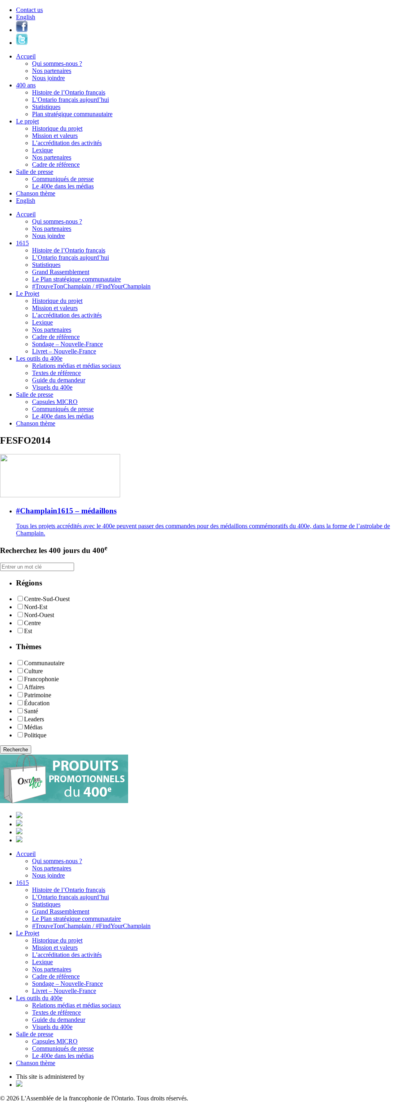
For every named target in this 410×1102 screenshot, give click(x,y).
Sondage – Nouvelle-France (67, 344)
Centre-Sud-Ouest (47, 598)
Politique (35, 735)
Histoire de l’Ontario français (68, 92)
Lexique (42, 150)
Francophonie (41, 679)
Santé (31, 711)
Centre (32, 623)
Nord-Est (35, 606)
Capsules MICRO (55, 401)
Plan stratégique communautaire (72, 114)
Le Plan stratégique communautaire (76, 279)
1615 (22, 243)
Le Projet (27, 293)
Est (28, 631)
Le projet (27, 121)
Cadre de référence (56, 164)
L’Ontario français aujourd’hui (70, 99)
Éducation (37, 703)
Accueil (26, 56)
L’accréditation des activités (67, 142)
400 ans (26, 85)
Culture (33, 671)
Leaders (34, 719)
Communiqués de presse (63, 179)
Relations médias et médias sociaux (76, 365)
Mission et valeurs (55, 135)
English (25, 17)
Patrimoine (37, 695)
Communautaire (44, 663)
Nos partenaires (51, 70)
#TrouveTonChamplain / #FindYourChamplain (91, 286)
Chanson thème (35, 193)
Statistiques (46, 106)
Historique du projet (57, 128)
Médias (33, 727)
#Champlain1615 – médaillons (66, 511)
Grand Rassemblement (60, 271)
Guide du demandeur (58, 380)
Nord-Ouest (39, 615)
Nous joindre (48, 78)
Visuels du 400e (52, 387)
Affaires (34, 687)
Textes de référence (56, 372)
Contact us (29, 9)
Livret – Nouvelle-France (64, 351)
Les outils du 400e (39, 358)
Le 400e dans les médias (63, 186)
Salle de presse (34, 171)
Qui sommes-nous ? (57, 63)
